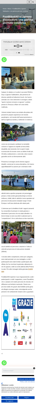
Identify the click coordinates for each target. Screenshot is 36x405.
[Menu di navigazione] (29, 1)
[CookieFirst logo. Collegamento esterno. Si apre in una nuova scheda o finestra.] (2, 383)
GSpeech (31, 54)
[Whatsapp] (4, 59)
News (9, 8)
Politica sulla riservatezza (27, 381)
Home (4, 8)
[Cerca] (33, 2)
